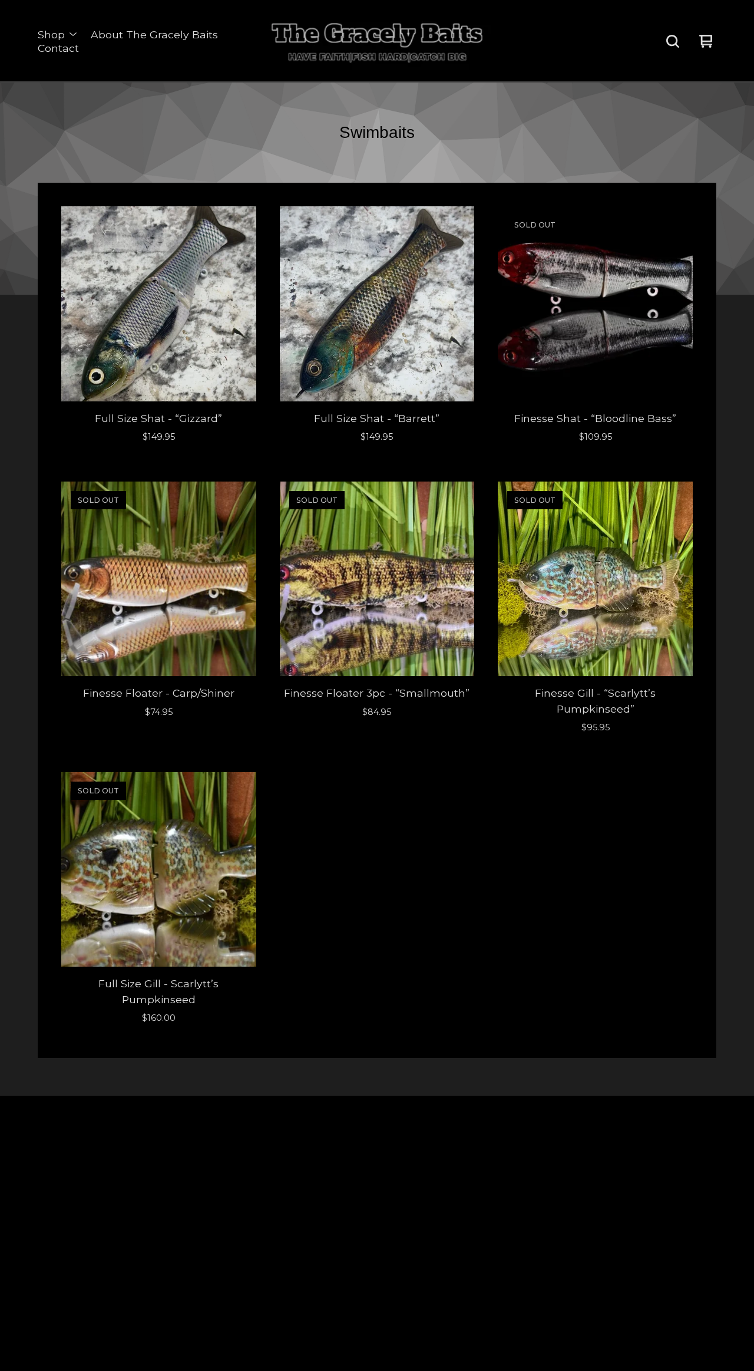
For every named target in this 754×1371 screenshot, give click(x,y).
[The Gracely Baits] (377, 41)
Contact (58, 48)
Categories (154, 1186)
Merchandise (159, 1247)
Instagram (513, 1166)
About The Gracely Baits (154, 34)
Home (144, 1166)
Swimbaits (152, 1206)
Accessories (156, 1226)
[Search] (672, 41)
